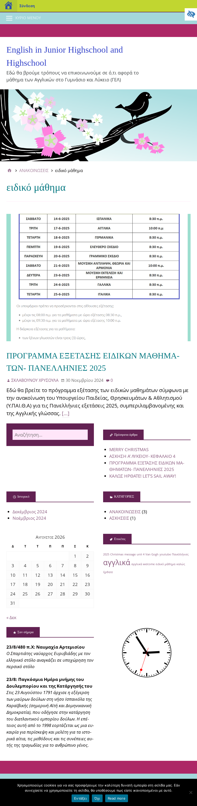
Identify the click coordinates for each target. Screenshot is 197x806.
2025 (106, 554)
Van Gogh (152, 554)
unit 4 (140, 554)
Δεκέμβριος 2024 (30, 512)
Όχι (97, 798)
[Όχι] (190, 792)
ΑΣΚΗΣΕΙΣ (119, 518)
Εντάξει (80, 798)
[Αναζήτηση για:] (50, 435)
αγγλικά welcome (143, 564)
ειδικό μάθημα (165, 564)
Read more (116, 798)
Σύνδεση (27, 6)
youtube (165, 554)
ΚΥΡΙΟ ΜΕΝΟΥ (28, 17)
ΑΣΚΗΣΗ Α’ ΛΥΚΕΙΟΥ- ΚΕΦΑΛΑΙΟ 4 (142, 456)
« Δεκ (11, 617)
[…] (66, 413)
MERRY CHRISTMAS (129, 449)
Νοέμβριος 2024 (29, 518)
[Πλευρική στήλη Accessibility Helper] (191, 14)
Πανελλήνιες (180, 554)
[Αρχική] (9, 170)
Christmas (116, 554)
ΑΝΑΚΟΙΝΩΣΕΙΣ (125, 512)
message (130, 554)
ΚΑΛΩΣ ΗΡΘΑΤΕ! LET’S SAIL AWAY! (142, 476)
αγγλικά (116, 562)
